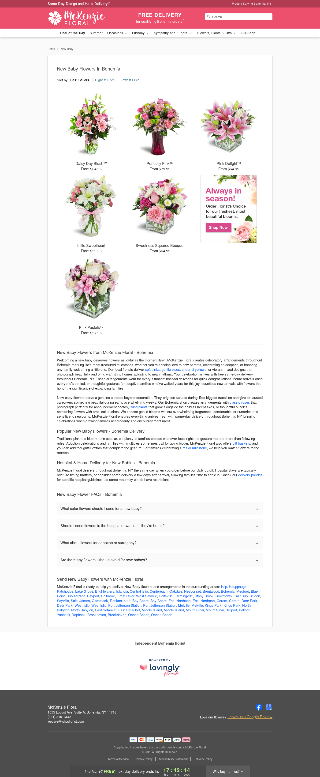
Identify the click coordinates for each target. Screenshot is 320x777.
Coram (222, 600)
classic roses (240, 402)
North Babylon (82, 609)
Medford (242, 591)
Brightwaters (104, 591)
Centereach (158, 591)
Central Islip (139, 591)
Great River (125, 595)
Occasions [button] (115, 32)
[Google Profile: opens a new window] (269, 707)
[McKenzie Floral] (81, 18)
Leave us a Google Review (249, 716)
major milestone (194, 447)
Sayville (63, 600)
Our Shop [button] (248, 32)
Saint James (80, 600)
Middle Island (152, 609)
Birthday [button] (138, 32)
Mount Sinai (195, 609)
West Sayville (146, 595)
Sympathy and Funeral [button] (171, 32)
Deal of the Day (72, 32)
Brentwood (211, 591)
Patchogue (65, 591)
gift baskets (241, 443)
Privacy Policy (144, 759)
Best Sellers (79, 80)
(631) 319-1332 (59, 716)
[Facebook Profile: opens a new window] (259, 707)
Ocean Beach (138, 614)
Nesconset (192, 591)
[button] (307, 757)
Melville (184, 605)
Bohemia (227, 591)
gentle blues (171, 369)
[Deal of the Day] (228, 209)
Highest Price (105, 80)
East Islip (241, 595)
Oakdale (175, 591)
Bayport (93, 595)
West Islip (81, 605)
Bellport (231, 609)
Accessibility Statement (173, 759)
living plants (139, 406)
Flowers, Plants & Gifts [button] (214, 32)
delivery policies (250, 474)
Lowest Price (130, 80)
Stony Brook (204, 595)
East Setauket (105, 609)
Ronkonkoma (120, 600)
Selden (254, 595)
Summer (96, 32)
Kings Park (213, 605)
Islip (224, 586)
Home (51, 49)
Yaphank (63, 614)
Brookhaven (96, 614)
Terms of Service (118, 759)
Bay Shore (140, 600)
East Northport (179, 600)
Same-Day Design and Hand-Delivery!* (79, 3)
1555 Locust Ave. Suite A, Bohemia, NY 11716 (82, 712)
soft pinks (152, 369)
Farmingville (184, 595)
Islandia (122, 591)
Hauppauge (237, 586)
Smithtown (224, 595)
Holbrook (108, 595)
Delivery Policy (202, 759)
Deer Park (249, 600)
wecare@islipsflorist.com (66, 721)
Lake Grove (84, 591)
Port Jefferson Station (124, 605)
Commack (100, 600)
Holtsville (166, 595)
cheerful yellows (194, 369)
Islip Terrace (76, 595)
